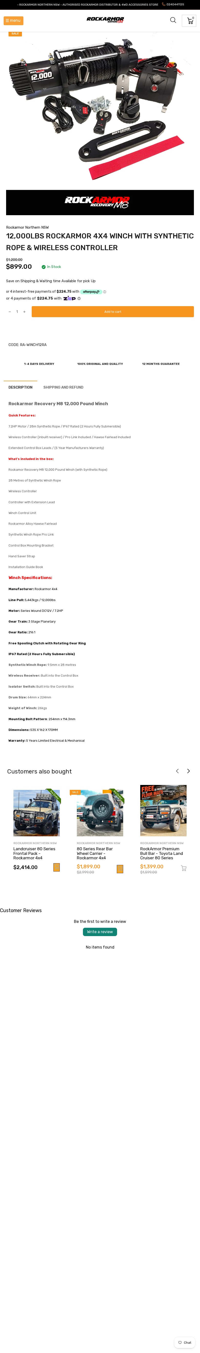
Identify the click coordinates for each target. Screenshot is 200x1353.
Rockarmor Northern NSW (27, 227)
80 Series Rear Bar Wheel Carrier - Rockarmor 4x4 (95, 853)
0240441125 (175, 4)
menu (15, 20)
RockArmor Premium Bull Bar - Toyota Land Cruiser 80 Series (161, 853)
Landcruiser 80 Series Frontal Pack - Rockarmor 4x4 (34, 853)
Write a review (100, 931)
